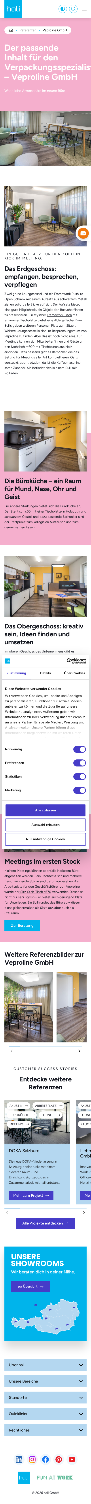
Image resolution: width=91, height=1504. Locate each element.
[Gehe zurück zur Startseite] (13, 9)
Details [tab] (45, 673)
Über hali (17, 1364)
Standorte (18, 1397)
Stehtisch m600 (23, 347)
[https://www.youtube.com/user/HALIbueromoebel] (72, 1459)
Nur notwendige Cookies (45, 839)
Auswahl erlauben (45, 825)
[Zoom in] (12, 1405)
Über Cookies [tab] (74, 673)
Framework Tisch (59, 315)
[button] (79, 1051)
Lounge (48, 1115)
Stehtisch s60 (20, 511)
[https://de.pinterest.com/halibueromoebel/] (58, 1459)
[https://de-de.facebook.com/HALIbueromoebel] (45, 1459)
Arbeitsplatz (46, 1106)
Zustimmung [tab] (16, 673)
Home (11, 30)
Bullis (8, 326)
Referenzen (28, 30)
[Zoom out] (12, 1417)
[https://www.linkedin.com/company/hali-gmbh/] (19, 1459)
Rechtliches (19, 1430)
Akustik (15, 1106)
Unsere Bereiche (23, 1381)
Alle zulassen (45, 810)
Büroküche (19, 1115)
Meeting (16, 1124)
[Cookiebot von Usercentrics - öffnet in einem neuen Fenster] (66, 661)
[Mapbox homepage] (11, 1425)
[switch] (79, 762)
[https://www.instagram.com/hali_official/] (32, 1459)
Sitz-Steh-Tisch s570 (35, 892)
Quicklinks (18, 1413)
